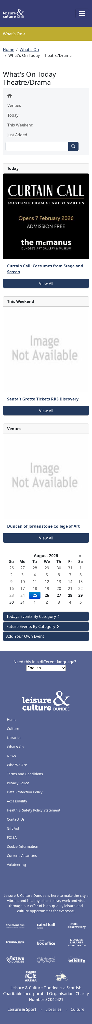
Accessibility (17, 801)
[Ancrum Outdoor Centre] (61, 976)
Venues (14, 105)
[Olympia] (46, 959)
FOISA (12, 837)
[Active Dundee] (15, 959)
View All (46, 283)
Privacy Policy (18, 783)
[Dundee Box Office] (46, 942)
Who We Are (17, 764)
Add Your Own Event (25, 636)
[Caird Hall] (46, 925)
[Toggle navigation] (82, 13)
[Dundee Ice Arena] (30, 976)
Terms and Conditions (25, 774)
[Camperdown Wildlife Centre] (76, 959)
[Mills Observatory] (76, 925)
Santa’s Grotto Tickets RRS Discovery (43, 399)
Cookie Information (22, 846)
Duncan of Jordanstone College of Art (43, 526)
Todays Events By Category (31, 616)
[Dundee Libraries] (76, 942)
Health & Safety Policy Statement (33, 810)
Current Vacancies (22, 855)
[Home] (15, 13)
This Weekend (20, 125)
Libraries (14, 737)
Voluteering (16, 864)
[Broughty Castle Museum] (15, 942)
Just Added (17, 134)
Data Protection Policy (24, 792)
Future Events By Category (31, 626)
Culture (13, 728)
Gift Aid (13, 828)
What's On (29, 49)
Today (12, 115)
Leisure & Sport (22, 1009)
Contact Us (16, 819)
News (11, 755)
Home (8, 49)
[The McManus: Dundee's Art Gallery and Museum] (15, 925)
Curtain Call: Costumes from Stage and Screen (45, 269)
